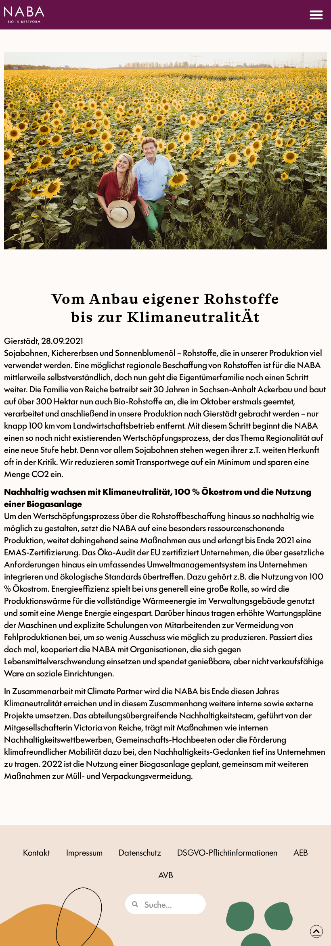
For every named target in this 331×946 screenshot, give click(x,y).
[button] (316, 14)
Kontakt (36, 852)
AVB (165, 875)
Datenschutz (140, 852)
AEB (300, 852)
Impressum (84, 852)
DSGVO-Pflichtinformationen (227, 852)
